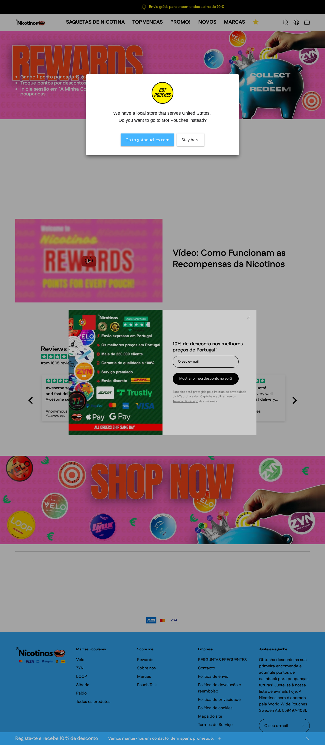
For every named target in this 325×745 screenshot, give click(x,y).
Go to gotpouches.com (147, 140)
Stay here (191, 140)
